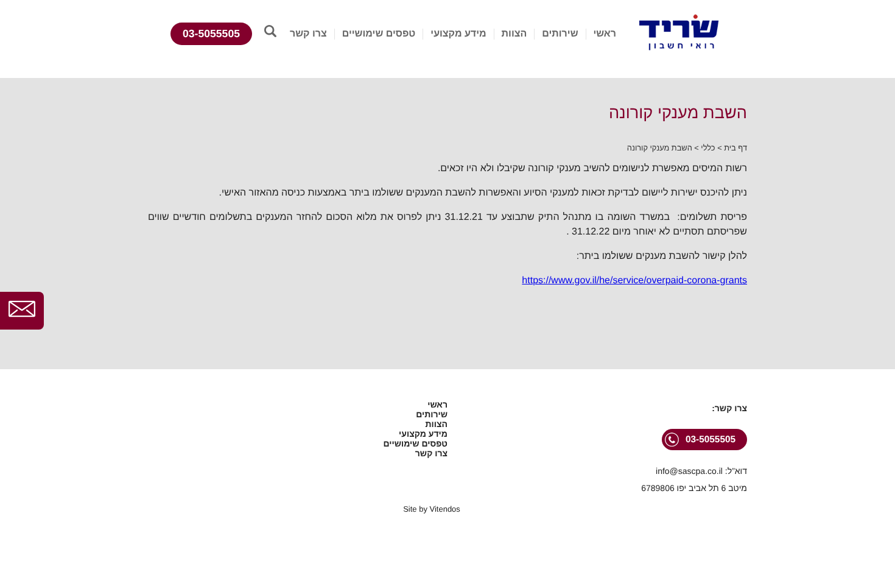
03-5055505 (211, 33)
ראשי (604, 34)
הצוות (514, 34)
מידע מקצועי (458, 34)
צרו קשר (308, 34)
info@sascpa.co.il (689, 471)
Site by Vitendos (431, 509)
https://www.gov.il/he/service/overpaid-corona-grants (634, 280)
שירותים (560, 34)
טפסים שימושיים (379, 34)
